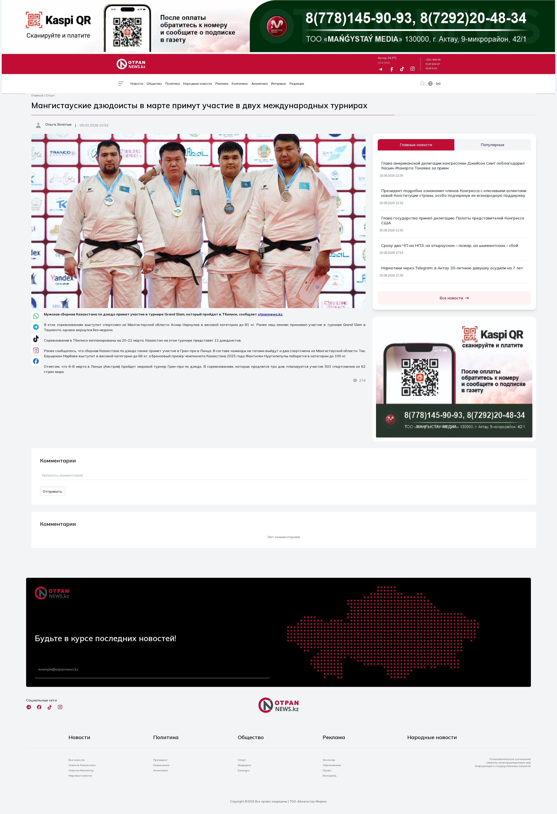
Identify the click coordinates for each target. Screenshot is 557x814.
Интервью (278, 84)
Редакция (297, 84)
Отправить (52, 491)
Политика (172, 84)
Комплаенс (240, 84)
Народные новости (197, 84)
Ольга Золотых (58, 124)
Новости (137, 84)
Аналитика (260, 84)
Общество (154, 84)
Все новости (451, 297)
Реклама (221, 84)
